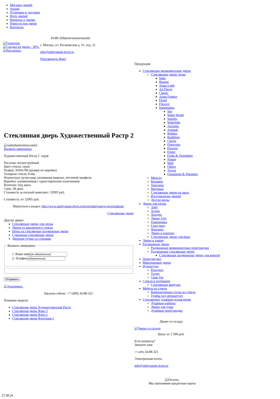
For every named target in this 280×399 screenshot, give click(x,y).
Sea (169, 111)
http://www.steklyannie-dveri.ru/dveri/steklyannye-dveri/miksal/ (83, 206)
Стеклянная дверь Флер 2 (30, 314)
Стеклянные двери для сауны (32, 224)
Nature (171, 159)
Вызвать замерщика (18, 149)
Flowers (164, 104)
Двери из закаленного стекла (32, 227)
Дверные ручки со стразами (31, 238)
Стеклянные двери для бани (170, 237)
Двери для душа (162, 307)
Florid (163, 100)
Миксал (156, 178)
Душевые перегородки (167, 310)
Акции (14, 8)
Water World (175, 115)
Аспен (155, 211)
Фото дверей (19, 16)
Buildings (173, 137)
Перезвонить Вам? (53, 59)
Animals (172, 130)
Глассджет (158, 225)
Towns (171, 170)
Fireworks (173, 144)
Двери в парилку (163, 233)
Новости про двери (23, 23)
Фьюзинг (157, 229)
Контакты (17, 27)
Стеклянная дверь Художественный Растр (41, 307)
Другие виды (160, 200)
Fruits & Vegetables (180, 155)
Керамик (157, 181)
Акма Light (166, 85)
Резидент (157, 270)
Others (171, 166)
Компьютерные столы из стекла (173, 292)
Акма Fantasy (168, 96)
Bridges (172, 133)
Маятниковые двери (157, 262)
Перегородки (152, 259)
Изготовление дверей (166, 196)
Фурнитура (150, 266)
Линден (156, 214)
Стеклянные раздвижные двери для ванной (189, 255)
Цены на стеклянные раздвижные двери (40, 231)
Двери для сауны (154, 203)
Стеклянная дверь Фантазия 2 (33, 318)
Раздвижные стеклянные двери (173, 251)
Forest (171, 152)
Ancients (173, 126)
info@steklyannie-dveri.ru (57, 52)
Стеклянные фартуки (166, 284)
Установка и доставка (25, 12)
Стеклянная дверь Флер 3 (30, 311)
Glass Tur (157, 277)
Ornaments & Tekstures (182, 174)
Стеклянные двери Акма (168, 74)
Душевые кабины (163, 303)
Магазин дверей (21, 5)
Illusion (164, 82)
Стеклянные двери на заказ (170, 192)
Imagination (166, 107)
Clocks (171, 141)
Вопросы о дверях (22, 20)
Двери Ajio (158, 218)
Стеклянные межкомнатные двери (167, 71)
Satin (162, 78)
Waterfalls (173, 122)
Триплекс (157, 185)
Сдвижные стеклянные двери (32, 235)
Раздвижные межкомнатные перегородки (180, 248)
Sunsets (172, 118)
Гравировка (159, 222)
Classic (163, 93)
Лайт (154, 207)
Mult (170, 163)
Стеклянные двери (120, 213)
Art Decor (165, 89)
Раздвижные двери (156, 244)
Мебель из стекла (155, 288)
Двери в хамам (153, 240)
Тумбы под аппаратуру (167, 296)
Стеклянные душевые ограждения (167, 299)
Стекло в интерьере (156, 281)
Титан (155, 273)
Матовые (157, 189)
